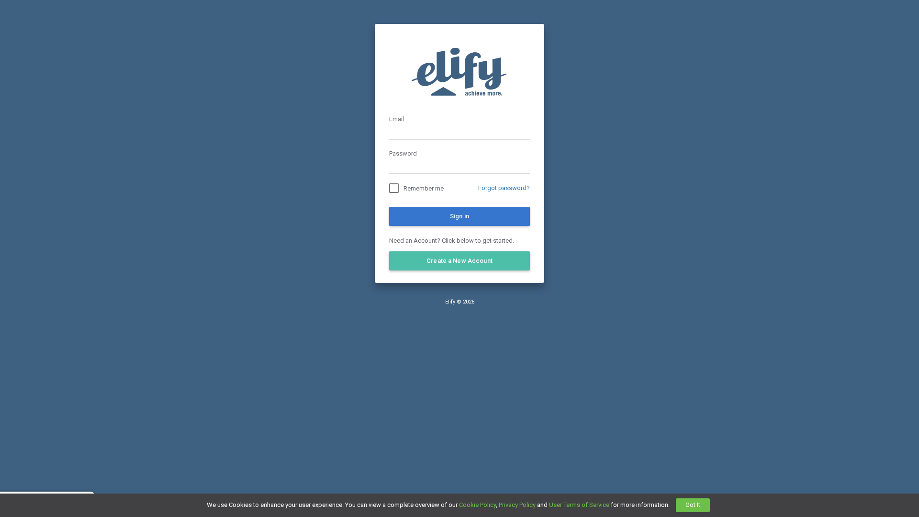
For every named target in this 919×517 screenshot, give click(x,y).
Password (403, 153)
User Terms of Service (579, 504)
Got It (692, 504)
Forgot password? (504, 187)
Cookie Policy (477, 504)
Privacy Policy (517, 504)
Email (396, 119)
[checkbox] (416, 188)
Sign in (459, 216)
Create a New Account (459, 260)
